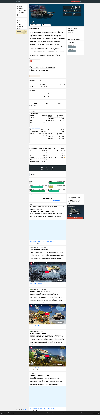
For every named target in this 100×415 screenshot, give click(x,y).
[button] (17, 409)
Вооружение (40, 408)
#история (47, 241)
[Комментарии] (34, 285)
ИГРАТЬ (75, 1)
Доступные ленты (34, 140)
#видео (31, 283)
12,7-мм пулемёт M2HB (35, 128)
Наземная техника (33, 241)
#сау (51, 241)
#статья (39, 241)
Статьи (58, 55)
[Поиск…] (81, 1)
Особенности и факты (51, 55)
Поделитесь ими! (56, 200)
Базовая (79, 50)
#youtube (35, 283)
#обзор (43, 241)
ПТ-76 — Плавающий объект (74, 197)
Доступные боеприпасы (36, 125)
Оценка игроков (42, 55)
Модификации (33, 174)
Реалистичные (71, 46)
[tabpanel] (47, 128)
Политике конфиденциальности (7, 413)
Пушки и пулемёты (33, 408)
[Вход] (83, 1)
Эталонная (72, 50)
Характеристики (35, 55)
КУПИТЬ (75, 217)
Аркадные (79, 46)
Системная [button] (25, 409)
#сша (54, 241)
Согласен (95, 412)
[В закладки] (36, 285)
